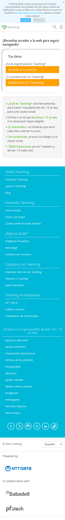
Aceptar (26, 20)
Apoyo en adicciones (16, 340)
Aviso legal (11, 247)
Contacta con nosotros (18, 254)
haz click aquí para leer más (28, 12)
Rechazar (39, 20)
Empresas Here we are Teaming (23, 272)
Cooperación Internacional (20, 353)
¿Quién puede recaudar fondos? (23, 223)
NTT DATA (11, 302)
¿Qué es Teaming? (15, 186)
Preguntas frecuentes (17, 241)
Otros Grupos (12, 413)
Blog (7, 192)
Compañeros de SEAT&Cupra (21, 316)
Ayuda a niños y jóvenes (18, 386)
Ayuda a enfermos (15, 346)
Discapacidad (12, 366)
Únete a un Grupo (15, 217)
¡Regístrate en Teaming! (26, 82)
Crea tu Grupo (13, 210)
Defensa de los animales (19, 360)
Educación (11, 373)
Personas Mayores (15, 406)
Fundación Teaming (16, 179)
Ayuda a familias (14, 380)
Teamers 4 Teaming (16, 278)
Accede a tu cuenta (22, 69)
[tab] (32, 69)
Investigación (12, 399)
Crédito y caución (15, 309)
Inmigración (11, 393)
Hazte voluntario (14, 285)
